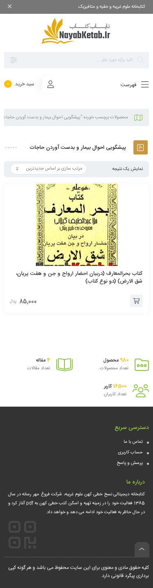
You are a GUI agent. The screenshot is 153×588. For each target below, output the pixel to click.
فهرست (129, 85)
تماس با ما (133, 442)
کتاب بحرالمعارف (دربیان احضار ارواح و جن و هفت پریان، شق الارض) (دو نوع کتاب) (79, 277)
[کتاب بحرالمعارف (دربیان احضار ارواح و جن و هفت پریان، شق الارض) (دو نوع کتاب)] (76, 225)
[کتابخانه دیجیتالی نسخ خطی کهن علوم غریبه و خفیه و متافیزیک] (76, 31)
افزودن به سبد (136, 301)
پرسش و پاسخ (130, 463)
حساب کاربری (130, 452)
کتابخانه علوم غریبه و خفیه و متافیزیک (111, 7)
